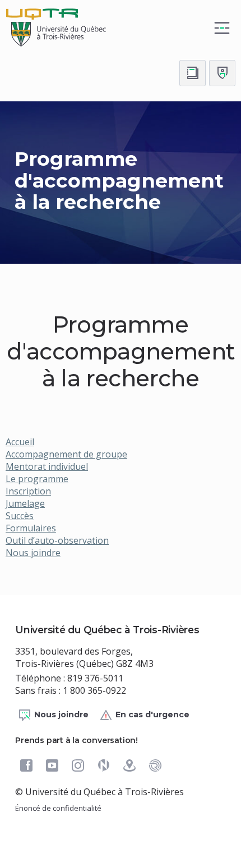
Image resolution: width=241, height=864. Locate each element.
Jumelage (25, 503)
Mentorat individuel (47, 466)
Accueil (20, 442)
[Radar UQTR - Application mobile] (155, 765)
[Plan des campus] (129, 765)
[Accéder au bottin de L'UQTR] (192, 73)
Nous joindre (33, 553)
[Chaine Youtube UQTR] (52, 765)
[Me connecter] (222, 73)
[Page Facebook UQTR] (26, 765)
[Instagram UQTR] (78, 765)
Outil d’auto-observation (57, 540)
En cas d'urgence (152, 714)
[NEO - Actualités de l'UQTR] (103, 765)
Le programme (37, 479)
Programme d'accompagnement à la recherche (119, 180)
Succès (20, 516)
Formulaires (31, 528)
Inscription (28, 491)
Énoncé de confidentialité (58, 808)
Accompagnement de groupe (66, 454)
